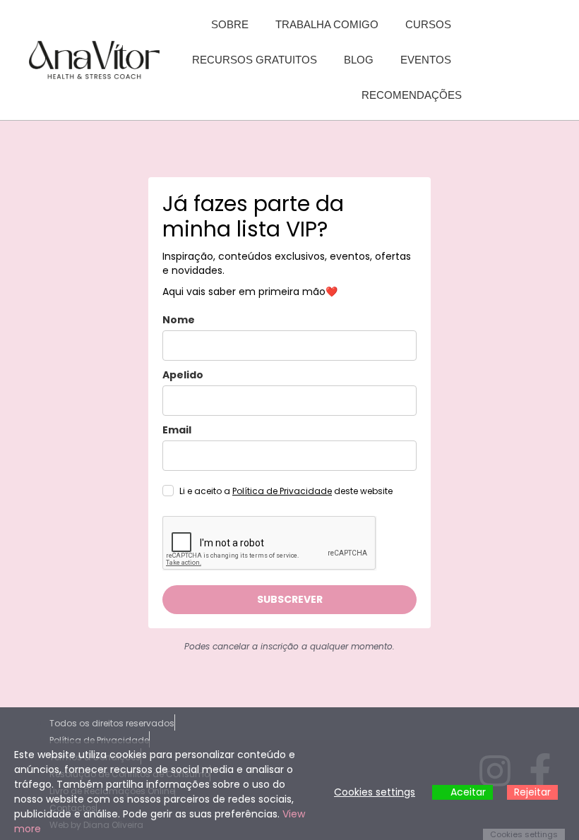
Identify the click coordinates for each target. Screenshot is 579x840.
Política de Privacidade (282, 491)
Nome (178, 320)
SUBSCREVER (290, 599)
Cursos (428, 24)
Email (176, 430)
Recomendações (412, 95)
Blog (359, 60)
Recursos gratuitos (254, 60)
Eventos (425, 60)
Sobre (230, 24)
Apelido (182, 375)
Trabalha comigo (326, 24)
